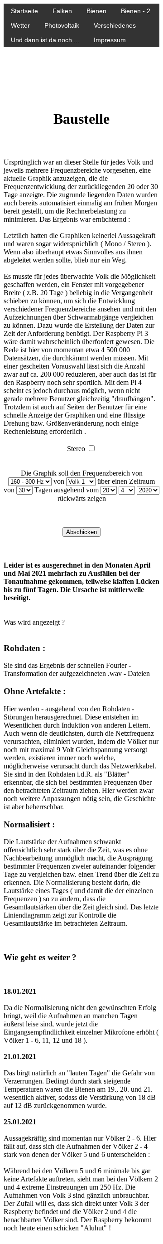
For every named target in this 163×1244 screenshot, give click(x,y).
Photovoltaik (61, 25)
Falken (62, 11)
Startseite (24, 11)
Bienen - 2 (135, 11)
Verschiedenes (115, 25)
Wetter (20, 25)
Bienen (96, 11)
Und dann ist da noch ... (45, 40)
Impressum (110, 40)
